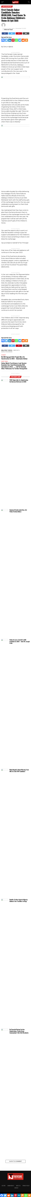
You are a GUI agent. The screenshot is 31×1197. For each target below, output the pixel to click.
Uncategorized (7, 351)
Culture (3, 1185)
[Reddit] (23, 40)
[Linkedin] (9, 40)
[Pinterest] (13, 40)
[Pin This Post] (19, 33)
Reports (17, 350)
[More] (26, 40)
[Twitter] (6, 40)
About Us (18, 1185)
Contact (16, 1188)
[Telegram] (19, 40)
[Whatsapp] (16, 40)
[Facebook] (2, 40)
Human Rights (10, 1185)
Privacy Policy (26, 1185)
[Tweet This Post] (12, 33)
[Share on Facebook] (5, 33)
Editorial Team (8, 29)
